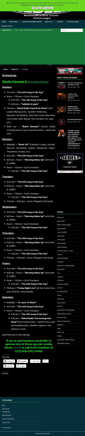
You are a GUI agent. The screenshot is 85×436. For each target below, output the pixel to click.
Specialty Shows (38, 81)
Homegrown (6, 412)
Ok (33, 8)
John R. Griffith (62, 232)
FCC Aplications (72, 22)
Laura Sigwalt (61, 243)
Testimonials (6, 422)
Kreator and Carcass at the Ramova (73, 96)
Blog (3, 405)
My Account (61, 303)
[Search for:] (72, 30)
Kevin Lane (60, 236)
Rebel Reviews (6, 415)
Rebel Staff (61, 221)
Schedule (60, 262)
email (17, 347)
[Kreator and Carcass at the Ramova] (61, 96)
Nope (39, 8)
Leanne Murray (62, 247)
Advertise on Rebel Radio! (32, 22)
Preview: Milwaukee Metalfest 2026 (75, 84)
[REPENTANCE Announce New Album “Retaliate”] (61, 109)
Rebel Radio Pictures (64, 314)
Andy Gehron (61, 228)
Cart (58, 273)
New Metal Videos (63, 343)
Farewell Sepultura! (75, 119)
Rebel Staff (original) (64, 225)
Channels (60, 277)
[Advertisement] (42, 48)
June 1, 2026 (73, 87)
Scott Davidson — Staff (65, 251)
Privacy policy (48, 8)
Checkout (60, 280)
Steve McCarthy (62, 258)
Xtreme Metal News (8, 419)
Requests (60, 325)
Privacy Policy (7, 26)
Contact (60, 22)
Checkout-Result (62, 284)
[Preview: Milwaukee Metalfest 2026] (61, 85)
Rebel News (13, 22)
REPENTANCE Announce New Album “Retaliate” (74, 108)
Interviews (60, 299)
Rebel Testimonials (63, 321)
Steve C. (60, 254)
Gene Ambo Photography (65, 310)
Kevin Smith (61, 240)
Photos (59, 306)
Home (4, 22)
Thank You (60, 332)
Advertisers (61, 269)
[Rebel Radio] (42, 18)
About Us (48, 22)
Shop (59, 328)
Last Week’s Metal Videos (65, 340)
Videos (59, 336)
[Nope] (82, 6)
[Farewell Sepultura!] (61, 122)
